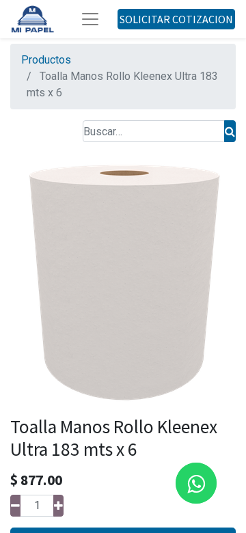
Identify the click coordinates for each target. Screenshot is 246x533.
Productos (46, 59)
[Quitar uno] (15, 506)
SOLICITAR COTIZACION (176, 19)
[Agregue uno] (58, 506)
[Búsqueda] (230, 131)
